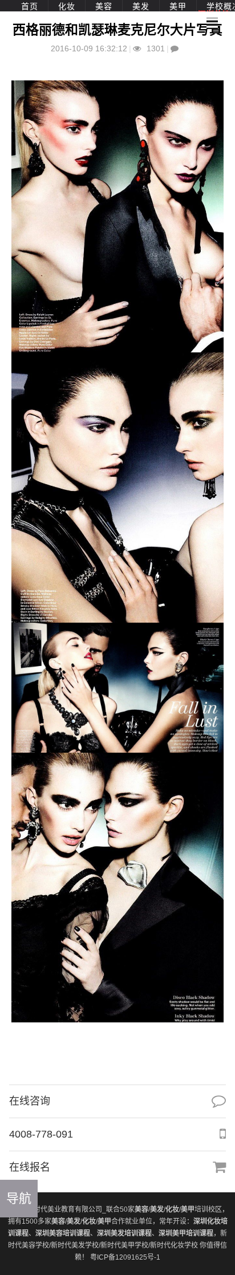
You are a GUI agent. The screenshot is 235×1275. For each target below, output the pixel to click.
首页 (29, 6)
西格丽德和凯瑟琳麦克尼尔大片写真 (117, 29)
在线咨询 (29, 1101)
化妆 (66, 6)
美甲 (178, 6)
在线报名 (29, 1167)
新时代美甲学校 (124, 1245)
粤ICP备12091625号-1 (125, 1257)
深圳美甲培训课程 (186, 1233)
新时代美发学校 (75, 1245)
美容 (103, 6)
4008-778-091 (41, 1134)
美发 (140, 6)
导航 (18, 1198)
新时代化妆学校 (174, 1245)
